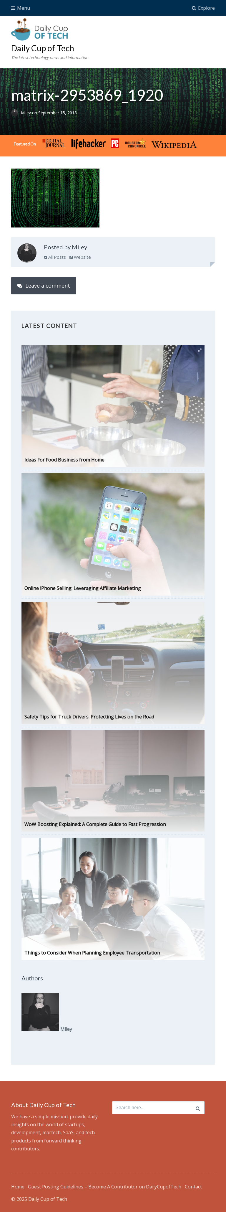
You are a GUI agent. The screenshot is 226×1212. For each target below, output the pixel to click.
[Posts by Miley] (26, 254)
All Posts (56, 257)
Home (17, 1186)
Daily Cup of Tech (42, 48)
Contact (193, 1186)
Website (82, 257)
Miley (26, 113)
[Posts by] (16, 113)
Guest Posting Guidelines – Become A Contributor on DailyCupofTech (104, 1186)
